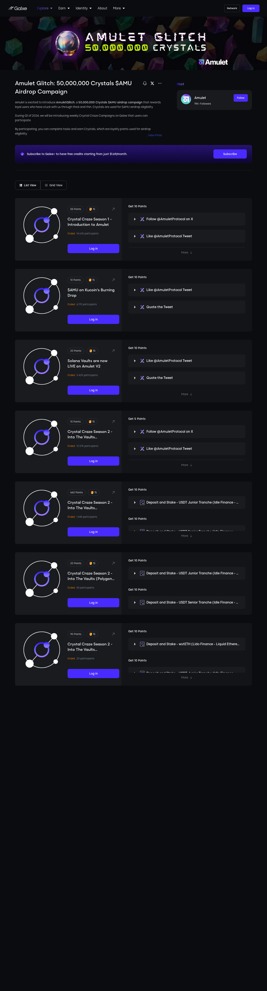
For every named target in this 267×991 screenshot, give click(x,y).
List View (30, 185)
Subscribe (230, 154)
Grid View (55, 185)
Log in (250, 8)
